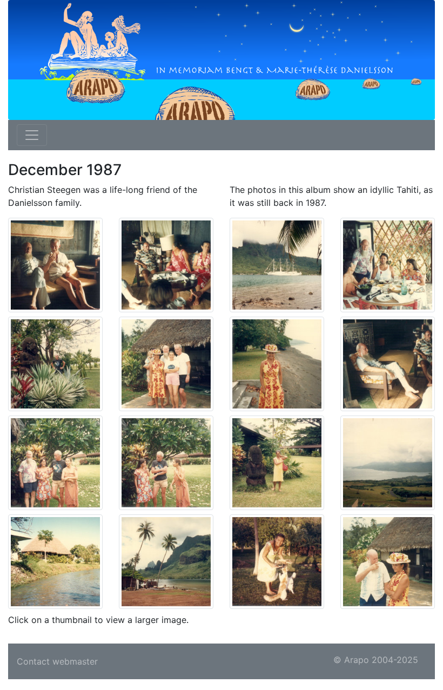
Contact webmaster (57, 661)
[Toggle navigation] (32, 135)
